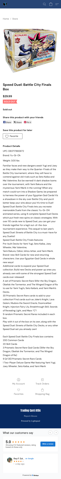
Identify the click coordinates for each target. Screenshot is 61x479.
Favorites (18, 393)
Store (15, 18)
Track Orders (42, 383)
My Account (18, 383)
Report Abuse (30, 416)
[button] (5, 4)
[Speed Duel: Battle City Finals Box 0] (30, 50)
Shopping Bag (42, 393)
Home (6, 18)
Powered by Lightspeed (30, 420)
